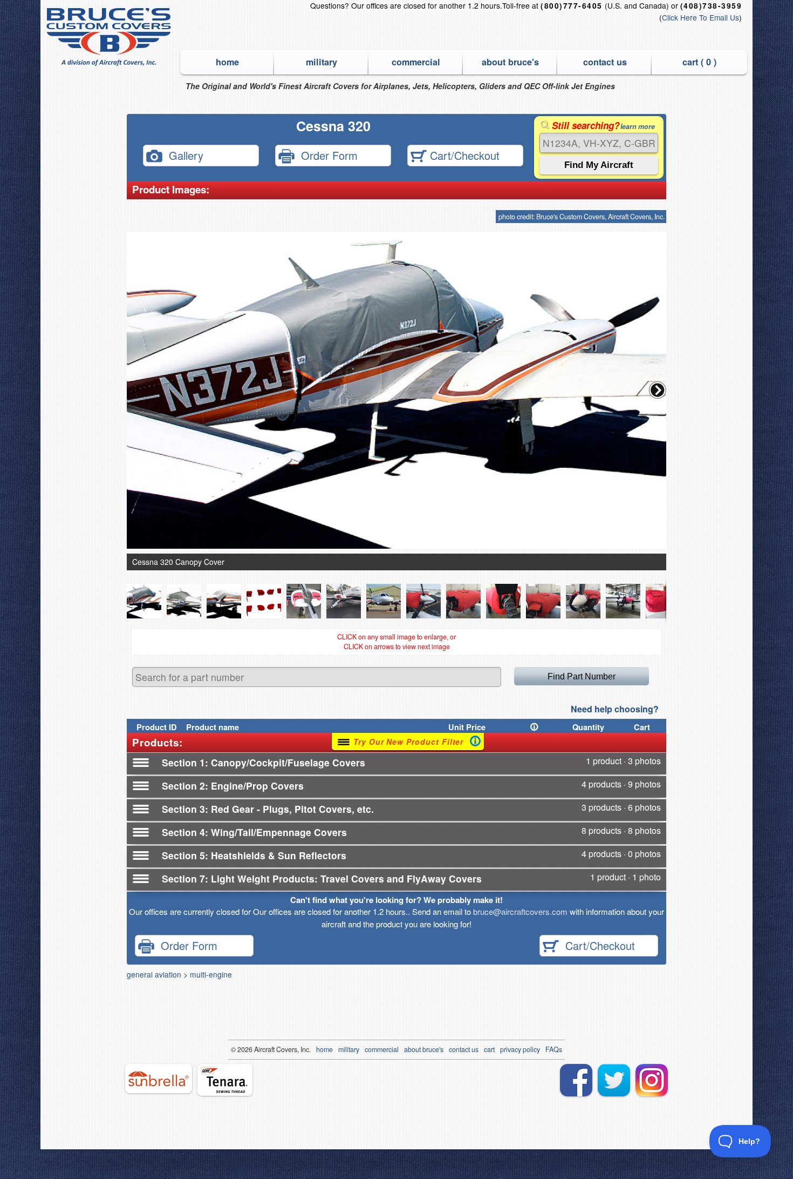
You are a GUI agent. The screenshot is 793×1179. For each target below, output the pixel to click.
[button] (657, 390)
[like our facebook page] (576, 1080)
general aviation (154, 974)
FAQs (553, 1049)
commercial (416, 62)
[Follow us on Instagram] (651, 1080)
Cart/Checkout (463, 155)
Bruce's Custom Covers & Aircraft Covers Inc (110, 37)
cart (489, 1049)
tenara (224, 1080)
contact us (605, 62)
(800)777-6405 (571, 6)
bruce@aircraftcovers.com (520, 911)
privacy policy (520, 1049)
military (321, 62)
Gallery (182, 155)
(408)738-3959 (711, 6)
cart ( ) (699, 62)
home (227, 62)
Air (258, 1049)
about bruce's (510, 62)
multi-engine (211, 974)
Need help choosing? (615, 709)
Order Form (326, 155)
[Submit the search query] (598, 165)
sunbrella (158, 1078)
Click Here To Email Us (700, 17)
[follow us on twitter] (614, 1080)
